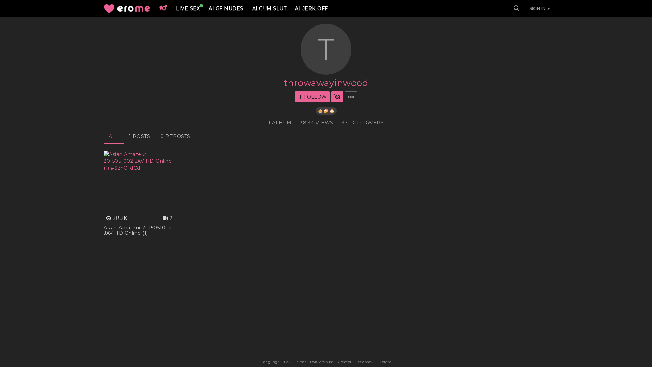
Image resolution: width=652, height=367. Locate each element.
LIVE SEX (188, 8)
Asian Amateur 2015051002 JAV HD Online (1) (138, 230)
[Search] (516, 8)
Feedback (364, 362)
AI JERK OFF (311, 8)
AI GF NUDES (226, 8)
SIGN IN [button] (538, 8)
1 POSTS (139, 136)
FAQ (288, 362)
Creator (345, 362)
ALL (114, 136)
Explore (384, 362)
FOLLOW (315, 97)
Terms (300, 362)
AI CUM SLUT (269, 8)
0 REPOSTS (175, 136)
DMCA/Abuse (322, 362)
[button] (163, 8)
